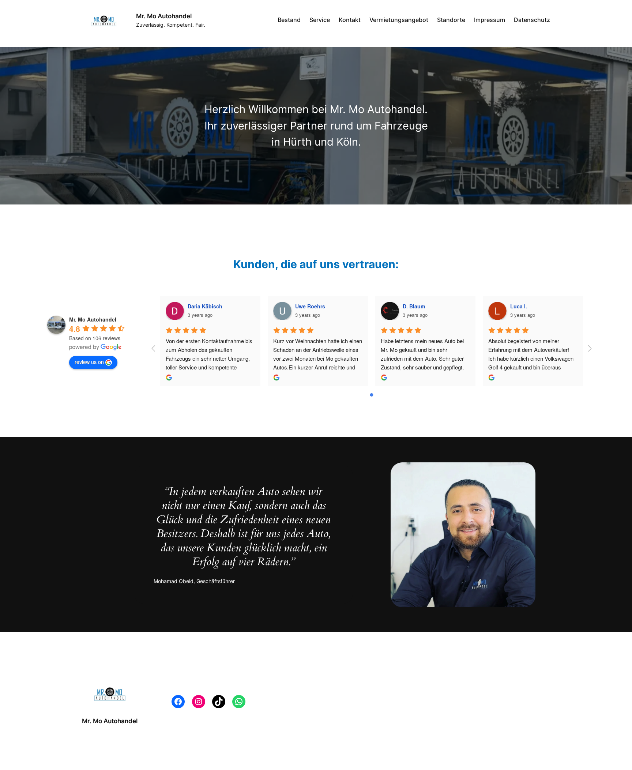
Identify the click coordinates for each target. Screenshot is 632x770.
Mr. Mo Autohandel (164, 16)
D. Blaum (414, 306)
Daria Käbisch (205, 306)
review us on (89, 361)
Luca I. (518, 306)
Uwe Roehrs (310, 306)
